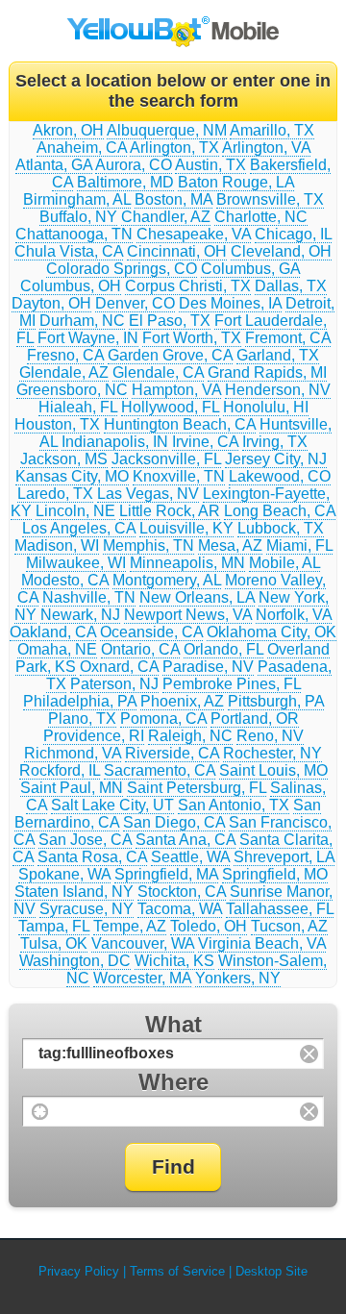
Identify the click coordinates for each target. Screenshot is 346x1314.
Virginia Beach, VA (262, 943)
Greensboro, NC (72, 390)
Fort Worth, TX (191, 338)
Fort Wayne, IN (87, 338)
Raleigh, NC (190, 736)
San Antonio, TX (233, 805)
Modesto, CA (65, 580)
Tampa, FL (53, 926)
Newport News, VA (188, 615)
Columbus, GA (250, 268)
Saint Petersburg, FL (196, 788)
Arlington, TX (174, 147)
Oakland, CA (53, 632)
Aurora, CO (133, 165)
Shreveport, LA (284, 857)
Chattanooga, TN (74, 234)
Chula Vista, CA (68, 251)
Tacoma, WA (179, 909)
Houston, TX (57, 424)
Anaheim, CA (82, 147)
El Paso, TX (169, 320)
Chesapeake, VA (193, 234)
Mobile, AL (284, 563)
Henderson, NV (278, 390)
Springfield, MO (275, 874)
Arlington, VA (266, 147)
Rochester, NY (272, 753)
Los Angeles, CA (79, 528)
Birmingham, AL (77, 199)
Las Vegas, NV (148, 493)
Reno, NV (270, 736)
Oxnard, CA (119, 666)
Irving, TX (275, 442)
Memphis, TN (148, 545)
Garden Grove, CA (170, 355)
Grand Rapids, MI (267, 372)
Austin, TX (210, 165)
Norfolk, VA (294, 615)
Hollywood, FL (170, 407)
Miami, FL (299, 545)
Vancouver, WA (142, 943)
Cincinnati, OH (177, 251)
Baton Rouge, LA (236, 182)
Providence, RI (93, 736)
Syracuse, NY (86, 909)
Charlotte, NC (261, 217)
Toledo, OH (208, 926)
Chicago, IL (293, 234)
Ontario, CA (140, 649)
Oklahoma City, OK (271, 632)
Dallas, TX (291, 286)
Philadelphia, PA (79, 701)
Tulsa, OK (53, 943)
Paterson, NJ (114, 684)
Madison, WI (56, 545)
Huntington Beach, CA (180, 424)
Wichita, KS (174, 961)
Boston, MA (173, 199)
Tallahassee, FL (280, 909)
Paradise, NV (208, 666)
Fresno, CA (65, 355)
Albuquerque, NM (167, 130)
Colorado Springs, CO (121, 268)
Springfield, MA (166, 874)
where (173, 1082)
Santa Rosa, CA (92, 857)
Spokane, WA (64, 874)
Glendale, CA (158, 372)
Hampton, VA (176, 390)
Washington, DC (75, 961)
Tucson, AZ (289, 926)
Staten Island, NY (74, 891)
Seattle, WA (190, 857)
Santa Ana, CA (185, 839)
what (173, 1024)
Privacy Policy (78, 1271)
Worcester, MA (142, 978)
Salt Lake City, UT (112, 805)
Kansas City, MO (72, 476)
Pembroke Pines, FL (231, 684)
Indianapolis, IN (115, 442)
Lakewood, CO (280, 476)
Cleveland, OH (281, 251)
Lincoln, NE (75, 511)
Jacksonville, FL (166, 459)
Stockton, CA (181, 891)
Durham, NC (82, 320)
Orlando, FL (223, 649)
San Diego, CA (174, 822)
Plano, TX (82, 718)
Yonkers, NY (238, 978)
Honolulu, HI (266, 407)
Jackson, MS (64, 459)
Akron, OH (68, 130)
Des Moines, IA (230, 303)
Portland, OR (254, 718)
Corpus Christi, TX (188, 286)
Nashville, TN (89, 597)
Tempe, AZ (129, 926)
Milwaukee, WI (76, 563)
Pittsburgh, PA (276, 701)
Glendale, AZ (64, 372)
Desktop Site (271, 1271)
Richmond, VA (72, 753)
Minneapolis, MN (187, 563)
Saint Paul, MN (71, 788)
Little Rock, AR (169, 511)
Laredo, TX (55, 493)
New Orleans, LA (197, 597)
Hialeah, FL (77, 407)
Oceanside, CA (151, 632)
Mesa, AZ (230, 545)
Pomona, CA (163, 718)
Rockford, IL (59, 770)
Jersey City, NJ (276, 459)
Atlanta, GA (53, 165)
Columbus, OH (70, 286)
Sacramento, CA (159, 770)
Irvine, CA (205, 442)
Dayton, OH (51, 303)
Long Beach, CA (279, 511)
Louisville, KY (186, 528)
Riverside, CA (172, 753)
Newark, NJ (80, 615)
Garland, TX (277, 355)
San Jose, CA (85, 839)
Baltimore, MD (125, 182)
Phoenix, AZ (182, 701)
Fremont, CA (288, 338)
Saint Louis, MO (273, 770)
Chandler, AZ (165, 217)
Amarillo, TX (272, 130)
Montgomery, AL (166, 580)
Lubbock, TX (280, 528)
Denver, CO (135, 303)
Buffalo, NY (78, 217)
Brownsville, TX (270, 199)
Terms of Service (177, 1271)
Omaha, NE (57, 649)
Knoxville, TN (179, 476)
